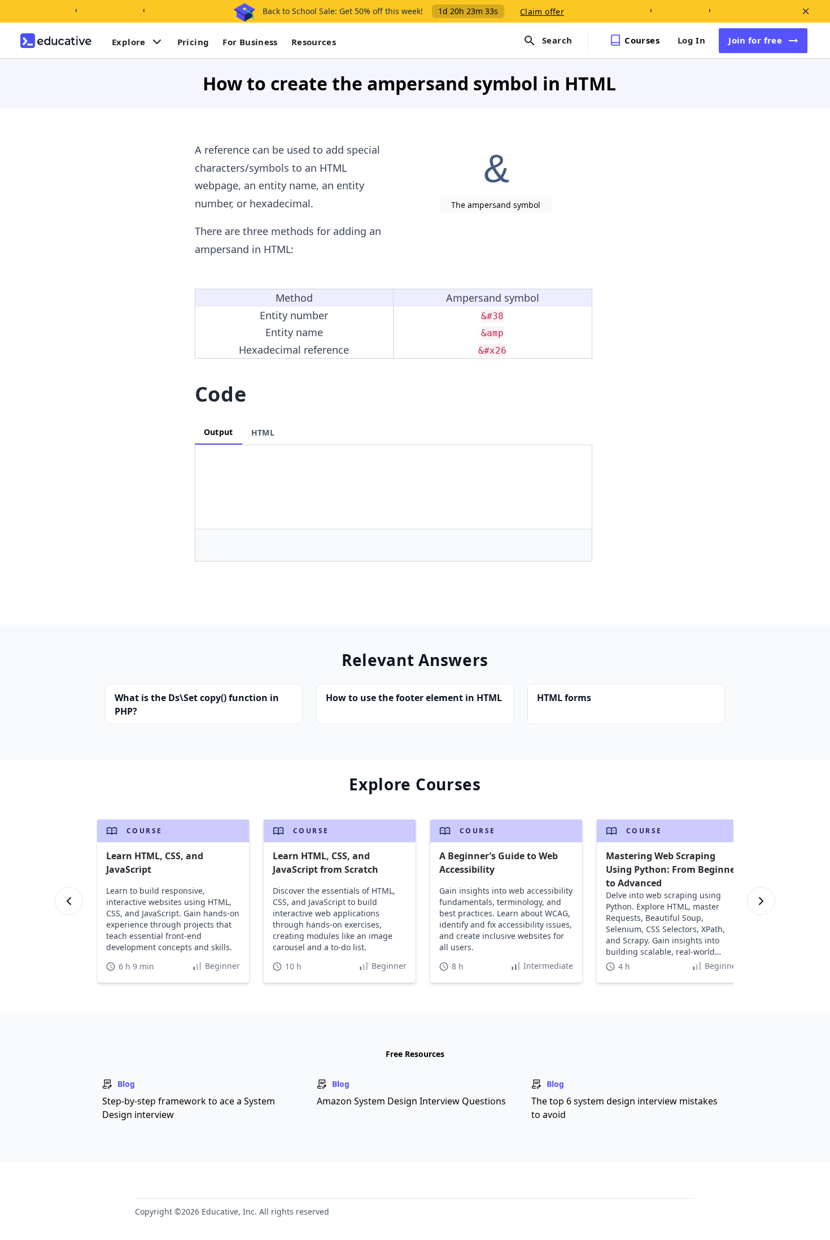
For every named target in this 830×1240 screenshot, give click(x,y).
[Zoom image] (496, 168)
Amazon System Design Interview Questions (411, 1101)
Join (755, 40)
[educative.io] (55, 40)
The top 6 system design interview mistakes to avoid (624, 1108)
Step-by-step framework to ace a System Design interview (188, 1108)
